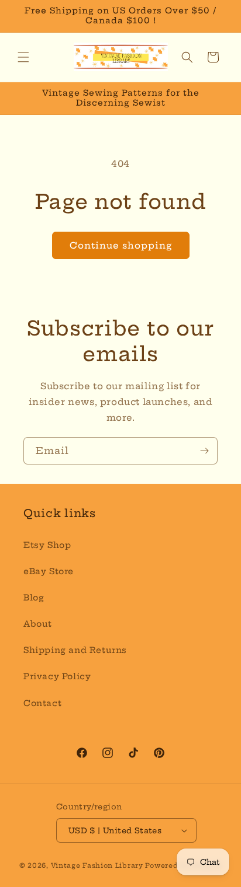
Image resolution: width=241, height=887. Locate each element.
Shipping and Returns (75, 650)
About (37, 624)
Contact (42, 703)
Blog (33, 597)
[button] (23, 57)
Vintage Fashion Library (97, 865)
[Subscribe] (204, 451)
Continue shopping (121, 245)
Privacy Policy (57, 676)
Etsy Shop (47, 545)
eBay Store (48, 571)
